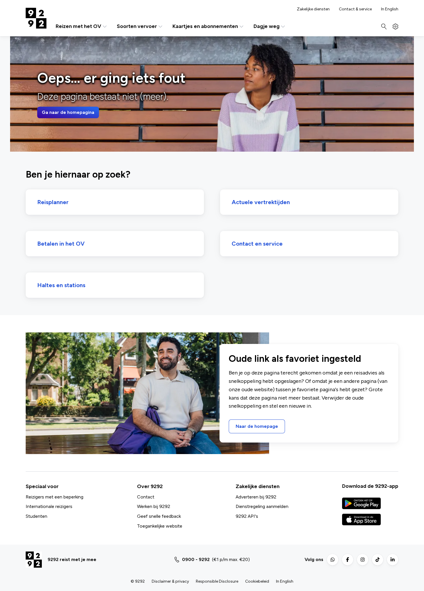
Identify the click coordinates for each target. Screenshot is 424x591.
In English (389, 9)
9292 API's (247, 516)
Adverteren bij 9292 (256, 497)
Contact (145, 497)
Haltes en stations (61, 285)
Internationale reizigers (49, 506)
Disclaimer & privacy (170, 581)
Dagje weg (266, 26)
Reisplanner (53, 202)
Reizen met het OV (78, 26)
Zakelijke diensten (313, 9)
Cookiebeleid (257, 581)
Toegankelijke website (159, 526)
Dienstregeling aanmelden (262, 506)
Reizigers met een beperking (54, 497)
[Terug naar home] (36, 18)
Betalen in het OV (61, 243)
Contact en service (257, 243)
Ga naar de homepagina (68, 112)
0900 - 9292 (196, 559)
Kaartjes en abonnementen (205, 26)
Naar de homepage (257, 426)
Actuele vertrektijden (261, 202)
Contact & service (355, 9)
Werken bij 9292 (153, 506)
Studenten (36, 516)
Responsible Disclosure (217, 581)
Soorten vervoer (137, 26)
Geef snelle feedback (159, 516)
